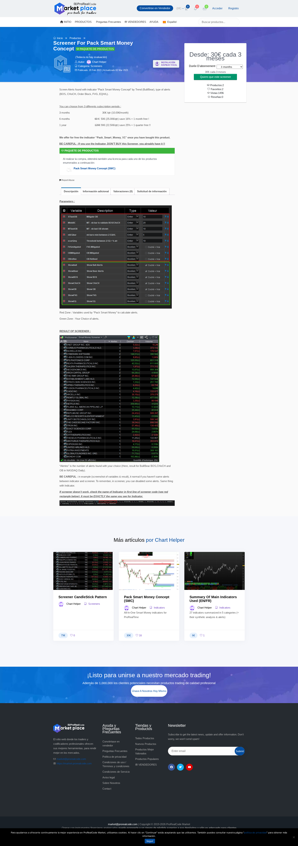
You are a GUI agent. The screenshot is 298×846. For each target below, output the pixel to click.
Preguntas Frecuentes (108, 21)
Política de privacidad (114, 756)
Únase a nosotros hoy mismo (149, 690)
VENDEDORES (136, 21)
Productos (75, 38)
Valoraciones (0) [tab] (123, 191)
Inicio (60, 38)
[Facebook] (171, 767)
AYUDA (154, 21)
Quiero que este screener (215, 76)
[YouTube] (189, 767)
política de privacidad (255, 832)
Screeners (96, 66)
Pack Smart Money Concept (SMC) (94, 168)
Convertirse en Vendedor (155, 8)
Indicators (159, 607)
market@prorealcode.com (71, 758)
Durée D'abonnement (202, 66)
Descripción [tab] (71, 191)
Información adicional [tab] (96, 191)
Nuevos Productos (145, 743)
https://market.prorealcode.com (74, 763)
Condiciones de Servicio (116, 771)
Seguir (149, 841)
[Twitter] (180, 767)
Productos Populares (147, 758)
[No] (293, 837)
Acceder (217, 8)
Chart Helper (99, 61)
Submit (240, 751)
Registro (233, 8)
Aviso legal (108, 777)
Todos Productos (144, 738)
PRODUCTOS (83, 21)
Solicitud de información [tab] (152, 191)
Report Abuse (67, 180)
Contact (106, 788)
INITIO (67, 21)
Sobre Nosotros (111, 782)
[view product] (83, 577)
